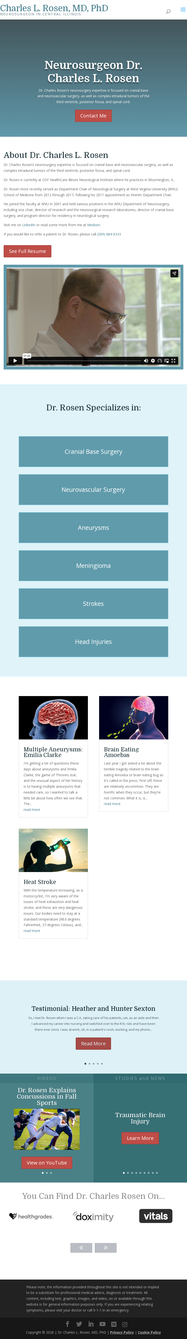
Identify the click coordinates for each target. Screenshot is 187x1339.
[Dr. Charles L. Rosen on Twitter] (79, 1324)
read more (32, 809)
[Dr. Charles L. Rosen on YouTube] (102, 1324)
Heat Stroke (40, 882)
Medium (93, 225)
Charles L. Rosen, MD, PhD (54, 8)
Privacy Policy (122, 1332)
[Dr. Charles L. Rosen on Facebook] (67, 1324)
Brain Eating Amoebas (121, 752)
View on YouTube (47, 1162)
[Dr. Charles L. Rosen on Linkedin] (91, 1324)
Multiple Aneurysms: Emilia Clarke (53, 752)
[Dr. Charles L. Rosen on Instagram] (124, 1324)
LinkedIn (28, 225)
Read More (93, 1043)
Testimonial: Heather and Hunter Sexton (93, 1008)
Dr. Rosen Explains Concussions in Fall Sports (47, 1096)
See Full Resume (27, 251)
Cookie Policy (149, 1332)
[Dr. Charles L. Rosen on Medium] (113, 1324)
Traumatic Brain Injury (140, 1118)
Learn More (140, 1138)
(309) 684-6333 (109, 234)
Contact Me (93, 115)
